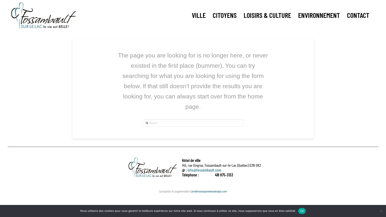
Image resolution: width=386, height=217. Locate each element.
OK (302, 211)
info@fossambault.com (204, 170)
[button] (199, 15)
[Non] (381, 211)
